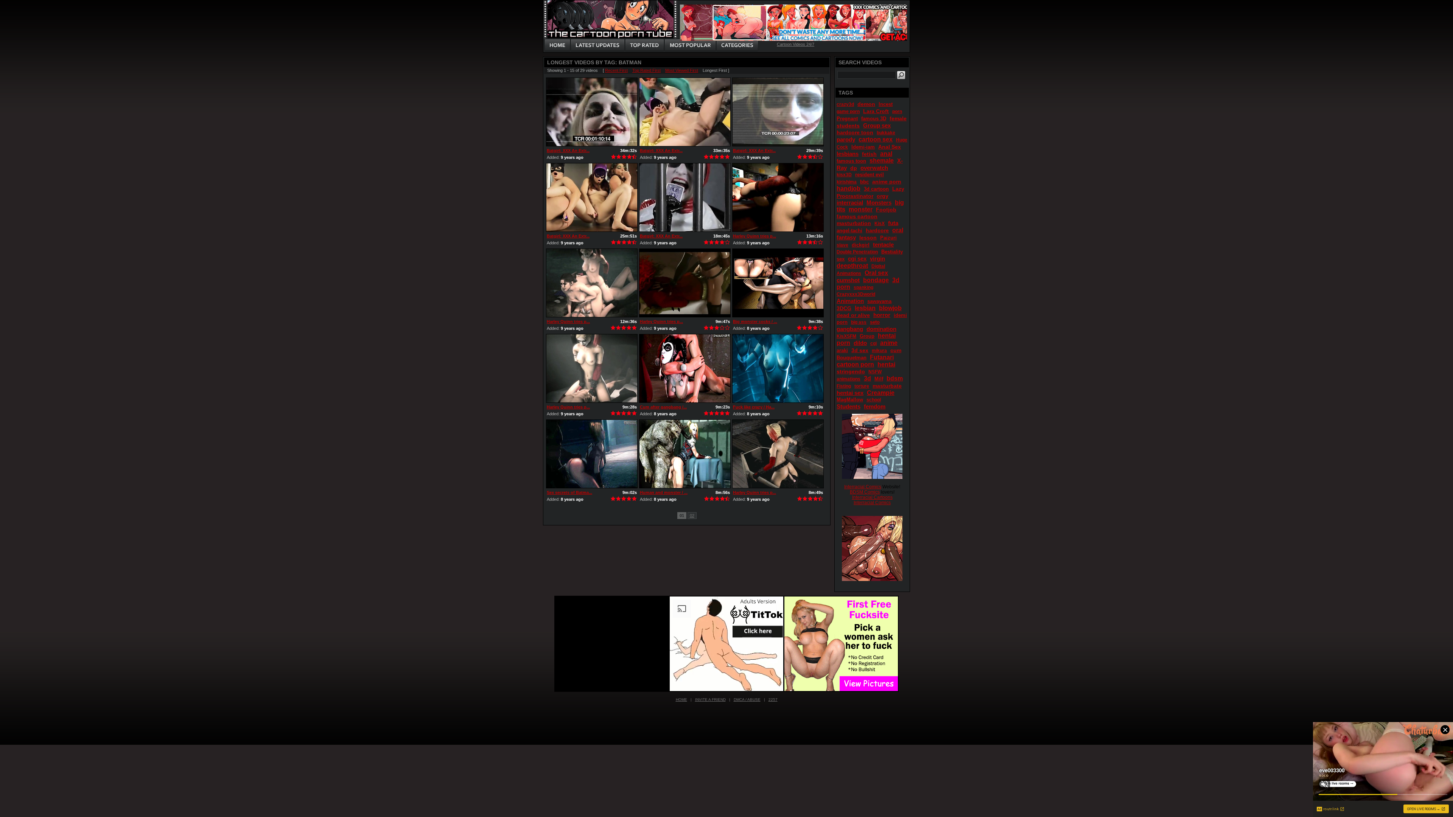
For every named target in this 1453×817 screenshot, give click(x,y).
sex (841, 259)
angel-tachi (849, 230)
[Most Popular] (690, 45)
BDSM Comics (865, 492)
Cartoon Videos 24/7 (795, 44)
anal (886, 154)
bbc (864, 182)
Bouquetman (852, 357)
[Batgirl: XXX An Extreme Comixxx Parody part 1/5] (684, 197)
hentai (886, 364)
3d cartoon (876, 189)
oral (897, 230)
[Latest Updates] (598, 45)
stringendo (851, 371)
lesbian (865, 308)
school (874, 399)
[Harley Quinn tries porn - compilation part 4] (684, 283)
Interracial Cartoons (872, 497)
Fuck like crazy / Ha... (754, 407)
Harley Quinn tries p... (754, 236)
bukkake (886, 132)
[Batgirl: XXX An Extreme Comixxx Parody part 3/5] (591, 112)
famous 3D (873, 118)
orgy (882, 196)
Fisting (844, 386)
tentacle (883, 244)
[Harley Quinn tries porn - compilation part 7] (778, 197)
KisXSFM (846, 336)
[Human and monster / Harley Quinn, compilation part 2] (684, 454)
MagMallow (850, 399)
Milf (878, 379)
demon (866, 104)
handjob (848, 188)
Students (848, 406)
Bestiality (892, 252)
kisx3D (844, 174)
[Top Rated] (644, 45)
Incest (886, 104)
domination (881, 329)
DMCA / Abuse (747, 699)
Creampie (881, 393)
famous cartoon (857, 216)
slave (842, 245)
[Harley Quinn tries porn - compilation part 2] (591, 368)
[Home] (557, 45)
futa (893, 223)
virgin (877, 258)
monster (861, 209)
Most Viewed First (681, 70)
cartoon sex (876, 139)
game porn (848, 111)
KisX (879, 223)
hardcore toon (855, 132)
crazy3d (845, 104)
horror (881, 315)
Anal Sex (889, 147)
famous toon (851, 161)
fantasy (846, 237)
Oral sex (876, 273)
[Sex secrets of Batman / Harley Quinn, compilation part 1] (591, 454)
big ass (859, 322)
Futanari (882, 357)
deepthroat (852, 265)
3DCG (844, 308)
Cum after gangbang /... (663, 407)
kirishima (847, 182)
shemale (882, 160)
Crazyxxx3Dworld (856, 294)
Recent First (616, 70)
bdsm (895, 378)
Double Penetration (857, 252)
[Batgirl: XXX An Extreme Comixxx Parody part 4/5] (591, 197)
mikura (879, 350)
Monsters (879, 202)
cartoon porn (855, 364)
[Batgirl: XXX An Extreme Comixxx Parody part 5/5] (778, 112)
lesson (868, 238)
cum (895, 350)
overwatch (874, 168)
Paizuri (888, 238)
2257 (773, 699)
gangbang (850, 329)
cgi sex (857, 258)
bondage (876, 280)
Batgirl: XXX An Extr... (568, 150)
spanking (863, 287)
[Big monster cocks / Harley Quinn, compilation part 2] (778, 283)
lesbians (848, 154)
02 (692, 515)
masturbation (854, 223)
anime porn (886, 182)
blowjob (890, 308)
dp (853, 168)
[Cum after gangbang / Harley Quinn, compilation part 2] (684, 368)
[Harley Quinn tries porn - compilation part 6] (778, 454)
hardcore (877, 230)
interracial (850, 202)
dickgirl (861, 245)
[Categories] (737, 45)
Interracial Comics (862, 486)
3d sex (859, 350)
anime (889, 343)
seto (875, 322)
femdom (874, 406)
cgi (873, 343)
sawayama (879, 301)
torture (861, 386)
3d (867, 378)
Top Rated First (646, 70)
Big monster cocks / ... (755, 321)
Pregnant (847, 118)
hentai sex (850, 393)
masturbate (887, 386)
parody (846, 139)
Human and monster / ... (664, 492)
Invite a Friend (710, 699)
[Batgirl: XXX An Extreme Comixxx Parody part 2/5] (684, 112)
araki (842, 350)
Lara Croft (876, 111)
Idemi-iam (863, 147)
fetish (869, 154)
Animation (850, 301)
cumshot (848, 280)
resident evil (869, 174)
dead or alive (853, 315)
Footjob (886, 210)
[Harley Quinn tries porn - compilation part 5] (591, 283)
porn (897, 111)
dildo (860, 343)
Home (681, 699)
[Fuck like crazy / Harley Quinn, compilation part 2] (778, 368)
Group (867, 336)
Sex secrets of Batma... (569, 492)
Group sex (877, 125)
